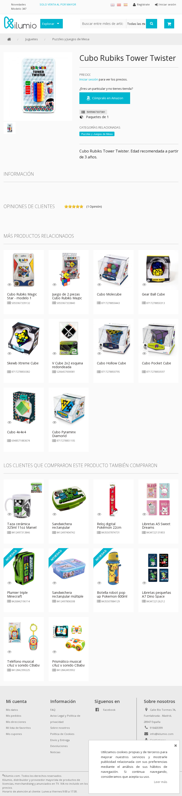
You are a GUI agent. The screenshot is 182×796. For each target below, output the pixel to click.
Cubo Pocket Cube (156, 363)
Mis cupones (14, 734)
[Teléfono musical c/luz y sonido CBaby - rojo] (24, 636)
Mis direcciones (16, 722)
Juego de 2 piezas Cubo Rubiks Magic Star (67, 298)
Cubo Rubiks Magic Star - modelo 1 (22, 296)
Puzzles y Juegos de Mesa (70, 39)
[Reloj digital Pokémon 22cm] (113, 499)
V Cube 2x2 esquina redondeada (67, 365)
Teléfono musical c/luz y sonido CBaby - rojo (23, 665)
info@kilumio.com (161, 734)
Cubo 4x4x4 (16, 432)
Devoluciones (59, 746)
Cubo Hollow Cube (111, 363)
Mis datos (12, 709)
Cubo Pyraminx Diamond (64, 434)
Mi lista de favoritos (18, 727)
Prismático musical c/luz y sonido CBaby (68, 663)
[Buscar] (151, 23)
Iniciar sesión (88, 79)
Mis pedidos (13, 715)
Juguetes (31, 39)
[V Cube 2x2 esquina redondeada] (69, 338)
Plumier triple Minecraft (17, 594)
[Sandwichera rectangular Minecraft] (69, 499)
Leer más (160, 782)
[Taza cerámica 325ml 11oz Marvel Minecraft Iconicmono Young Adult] (24, 499)
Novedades (18, 4)
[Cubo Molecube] (113, 269)
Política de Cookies (62, 734)
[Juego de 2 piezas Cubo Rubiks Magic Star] (69, 269)
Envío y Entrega (60, 740)
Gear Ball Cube (153, 294)
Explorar (48, 24)
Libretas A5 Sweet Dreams (156, 526)
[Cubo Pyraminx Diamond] (69, 407)
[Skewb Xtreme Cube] (24, 338)
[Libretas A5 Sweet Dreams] (158, 499)
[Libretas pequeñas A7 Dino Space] (158, 568)
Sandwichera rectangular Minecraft (62, 528)
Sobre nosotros (60, 727)
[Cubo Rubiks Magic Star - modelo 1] (24, 269)
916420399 (156, 727)
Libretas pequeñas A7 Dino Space (156, 594)
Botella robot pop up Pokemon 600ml (112, 594)
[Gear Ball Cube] (158, 269)
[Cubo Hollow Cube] (113, 338)
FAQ (52, 709)
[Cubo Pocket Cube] (158, 338)
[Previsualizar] (9, 284)
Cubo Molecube (109, 294)
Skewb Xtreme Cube (23, 363)
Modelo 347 (18, 8)
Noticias (55, 752)
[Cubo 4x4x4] (24, 407)
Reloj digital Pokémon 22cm (109, 526)
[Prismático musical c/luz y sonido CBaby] (69, 636)
